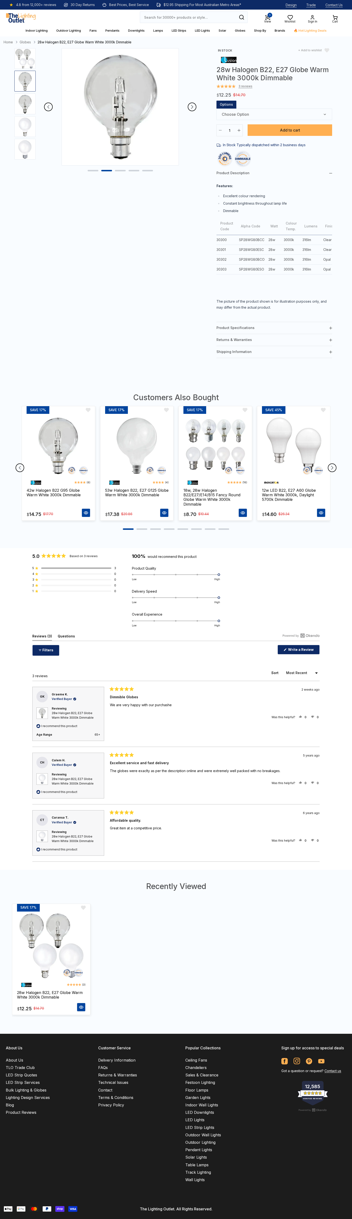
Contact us (332, 1071)
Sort (275, 673)
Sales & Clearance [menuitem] (201, 1075)
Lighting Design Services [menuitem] (28, 1097)
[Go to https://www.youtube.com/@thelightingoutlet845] (321, 1061)
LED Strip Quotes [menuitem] (21, 1075)
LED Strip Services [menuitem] (23, 1082)
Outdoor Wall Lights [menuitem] (203, 1134)
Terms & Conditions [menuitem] (115, 1097)
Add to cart (290, 130)
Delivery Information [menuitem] (117, 1060)
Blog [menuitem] (10, 1105)
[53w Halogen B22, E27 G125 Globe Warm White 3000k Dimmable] (137, 446)
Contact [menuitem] (105, 1090)
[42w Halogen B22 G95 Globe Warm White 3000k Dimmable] (58, 446)
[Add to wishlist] (88, 410)
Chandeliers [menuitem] (196, 1067)
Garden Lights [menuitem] (197, 1097)
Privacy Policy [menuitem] (111, 1105)
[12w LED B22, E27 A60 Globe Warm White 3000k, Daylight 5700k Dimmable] (294, 446)
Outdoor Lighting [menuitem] (200, 1142)
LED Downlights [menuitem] (199, 1112)
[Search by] (242, 17)
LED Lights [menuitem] (194, 1119)
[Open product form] (86, 512)
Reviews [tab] (42, 637)
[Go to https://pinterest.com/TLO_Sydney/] (309, 1061)
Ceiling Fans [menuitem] (196, 1060)
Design (291, 5)
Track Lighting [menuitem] (198, 1172)
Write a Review (303, 650)
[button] (74, 568)
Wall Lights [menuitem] (195, 1179)
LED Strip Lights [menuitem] (199, 1127)
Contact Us (334, 5)
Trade (311, 5)
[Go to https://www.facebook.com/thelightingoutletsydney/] (284, 1061)
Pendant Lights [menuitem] (198, 1149)
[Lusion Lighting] (228, 60)
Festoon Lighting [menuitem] (200, 1082)
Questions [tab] (66, 637)
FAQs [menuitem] (103, 1067)
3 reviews (245, 86)
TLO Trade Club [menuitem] (20, 1067)
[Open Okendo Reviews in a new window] (301, 635)
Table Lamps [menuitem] (197, 1164)
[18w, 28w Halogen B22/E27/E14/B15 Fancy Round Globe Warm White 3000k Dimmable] (215, 446)
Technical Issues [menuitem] (113, 1082)
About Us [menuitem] (14, 1060)
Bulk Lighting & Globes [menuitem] (26, 1090)
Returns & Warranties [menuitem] (117, 1075)
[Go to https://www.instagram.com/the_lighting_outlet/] (297, 1061)
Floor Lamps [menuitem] (196, 1090)
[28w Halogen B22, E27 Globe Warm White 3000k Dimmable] (51, 946)
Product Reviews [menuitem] (21, 1112)
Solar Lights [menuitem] (196, 1157)
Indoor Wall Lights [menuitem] (201, 1105)
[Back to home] (21, 17)
